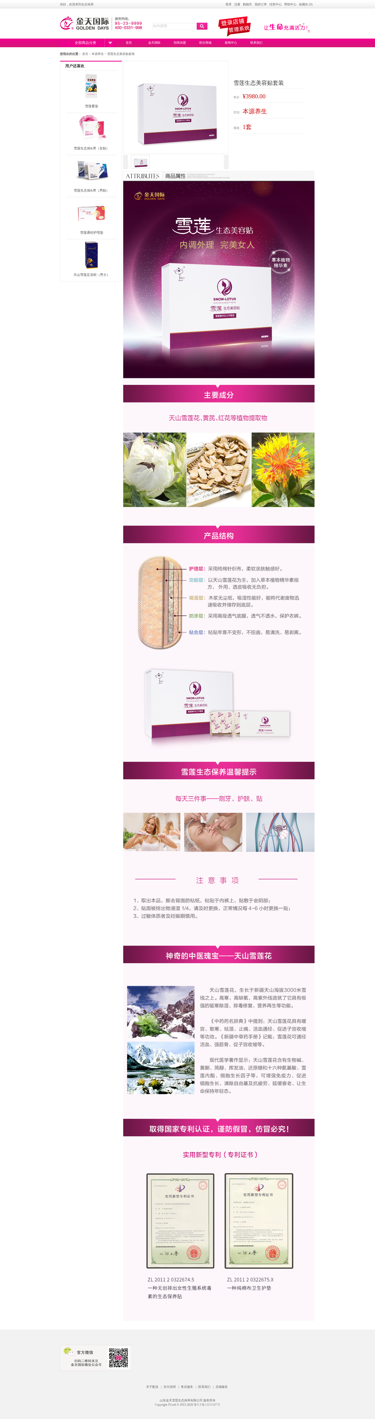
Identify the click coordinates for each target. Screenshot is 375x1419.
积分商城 (205, 42)
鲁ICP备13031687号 (207, 1404)
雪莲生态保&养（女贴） (91, 148)
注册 (237, 4)
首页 (129, 42)
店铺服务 (222, 1387)
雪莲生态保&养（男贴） (91, 190)
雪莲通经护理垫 (91, 232)
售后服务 (187, 1387)
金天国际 (154, 42)
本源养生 (98, 54)
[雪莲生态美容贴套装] (140, 162)
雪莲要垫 (91, 106)
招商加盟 (180, 42)
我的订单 (261, 4)
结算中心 (275, 4)
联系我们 (256, 42)
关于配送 (152, 1387)
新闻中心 (231, 42)
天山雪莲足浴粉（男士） (91, 275)
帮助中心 (290, 4)
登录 (229, 4)
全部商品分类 (85, 43)
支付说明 (170, 1387)
